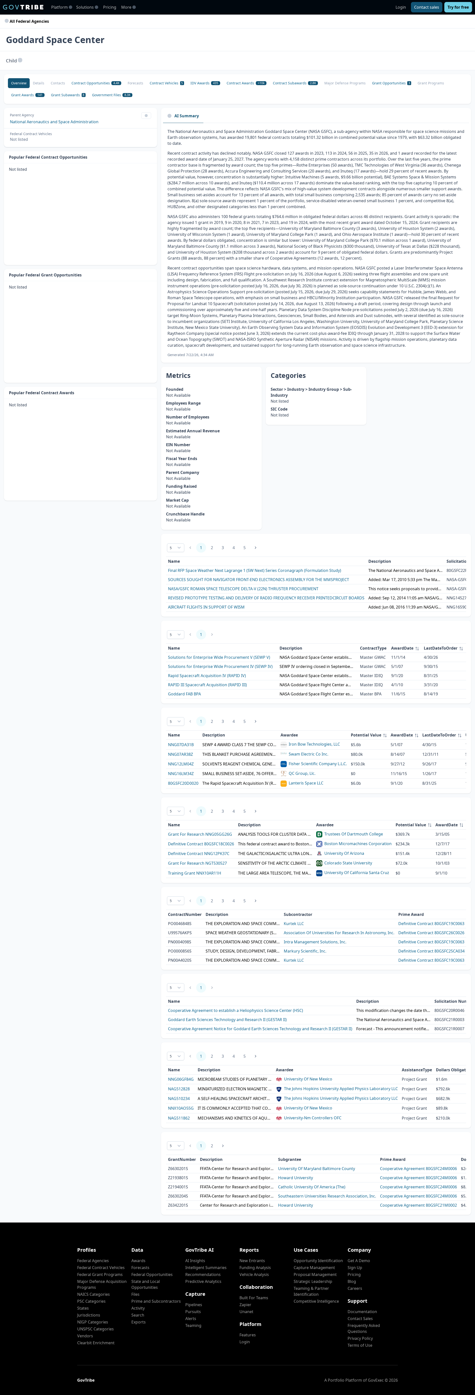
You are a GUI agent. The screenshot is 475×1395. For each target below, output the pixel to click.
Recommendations (203, 1274)
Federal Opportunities (152, 1274)
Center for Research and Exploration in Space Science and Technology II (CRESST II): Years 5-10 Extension (237, 1205)
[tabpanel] (316, 242)
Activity (138, 1308)
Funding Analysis (255, 1267)
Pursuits (193, 1311)
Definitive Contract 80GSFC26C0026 (431, 932)
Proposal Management (315, 1274)
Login (401, 7)
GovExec (376, 1380)
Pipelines (193, 1304)
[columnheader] (405, 648)
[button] (20, 60)
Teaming (193, 1325)
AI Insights (195, 1260)
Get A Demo (359, 1260)
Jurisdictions (88, 1315)
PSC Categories (91, 1301)
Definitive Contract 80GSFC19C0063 (431, 923)
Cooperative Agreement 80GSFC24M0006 (418, 1168)
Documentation (362, 1311)
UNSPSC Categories (95, 1329)
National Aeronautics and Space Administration (54, 121)
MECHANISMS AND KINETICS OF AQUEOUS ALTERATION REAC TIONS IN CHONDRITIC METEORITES (235, 1118)
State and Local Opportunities (145, 1284)
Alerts (190, 1318)
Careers (355, 1288)
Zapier (245, 1304)
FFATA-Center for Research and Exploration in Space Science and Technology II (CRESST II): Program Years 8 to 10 (237, 1168)
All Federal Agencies (29, 21)
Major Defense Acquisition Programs (102, 1284)
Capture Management (314, 1267)
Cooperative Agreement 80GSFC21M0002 (418, 1205)
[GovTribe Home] (23, 7)
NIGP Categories (92, 1322)
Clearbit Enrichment (96, 1343)
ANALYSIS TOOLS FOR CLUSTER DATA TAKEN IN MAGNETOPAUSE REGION (275, 834)
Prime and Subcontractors (156, 1301)
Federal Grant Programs (100, 1274)
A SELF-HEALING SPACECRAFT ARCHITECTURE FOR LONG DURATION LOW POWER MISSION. (235, 1098)
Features (247, 1335)
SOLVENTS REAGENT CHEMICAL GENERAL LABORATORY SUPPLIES (239, 764)
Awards (138, 1260)
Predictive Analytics (203, 1281)
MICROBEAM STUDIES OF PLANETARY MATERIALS (235, 1079)
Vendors (85, 1336)
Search (137, 1315)
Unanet (246, 1311)
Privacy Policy (360, 1338)
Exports (138, 1322)
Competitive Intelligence (316, 1301)
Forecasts (140, 1267)
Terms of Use (360, 1345)
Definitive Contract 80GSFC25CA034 (431, 951)
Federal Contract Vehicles (101, 1267)
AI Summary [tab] (186, 116)
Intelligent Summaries (206, 1267)
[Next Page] (256, 548)
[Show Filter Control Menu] (146, 115)
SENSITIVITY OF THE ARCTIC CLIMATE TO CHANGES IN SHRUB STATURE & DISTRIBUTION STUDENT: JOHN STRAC (275, 863)
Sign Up (355, 1267)
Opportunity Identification (318, 1260)
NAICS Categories (93, 1294)
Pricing (109, 7)
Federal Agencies (93, 1260)
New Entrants (252, 1260)
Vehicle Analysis (254, 1274)
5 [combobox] (171, 547)
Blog (352, 1281)
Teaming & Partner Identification (311, 1291)
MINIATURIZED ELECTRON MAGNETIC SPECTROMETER (235, 1089)
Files (135, 1294)
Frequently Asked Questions (364, 1328)
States (83, 1308)
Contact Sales (360, 1318)
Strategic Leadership (313, 1281)
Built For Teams (253, 1297)
